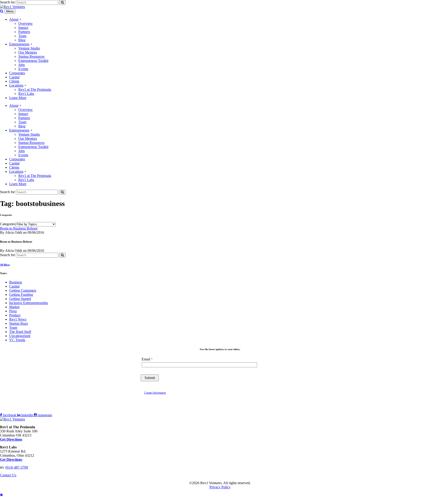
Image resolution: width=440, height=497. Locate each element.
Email (146, 359)
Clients (14, 81)
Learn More (17, 98)
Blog (21, 40)
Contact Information (155, 392)
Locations (16, 85)
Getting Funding (21, 295)
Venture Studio (29, 48)
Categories (7, 224)
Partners (24, 32)
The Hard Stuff (20, 332)
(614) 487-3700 (16, 467)
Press (13, 311)
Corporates (17, 73)
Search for (7, 2)
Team (22, 36)
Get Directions (11, 459)
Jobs (21, 65)
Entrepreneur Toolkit (33, 61)
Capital (14, 77)
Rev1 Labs (26, 94)
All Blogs (5, 264)
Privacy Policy (220, 487)
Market (14, 307)
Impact (23, 28)
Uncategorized (19, 336)
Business (15, 282)
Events (23, 69)
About (13, 19)
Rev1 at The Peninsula (34, 89)
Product (14, 315)
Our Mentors (27, 52)
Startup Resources (31, 56)
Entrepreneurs (19, 44)
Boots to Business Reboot (18, 228)
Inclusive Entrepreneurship (28, 303)
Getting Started (20, 299)
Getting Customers (22, 290)
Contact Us (8, 475)
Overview (25, 23)
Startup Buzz (18, 323)
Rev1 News (17, 319)
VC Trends (17, 340)
